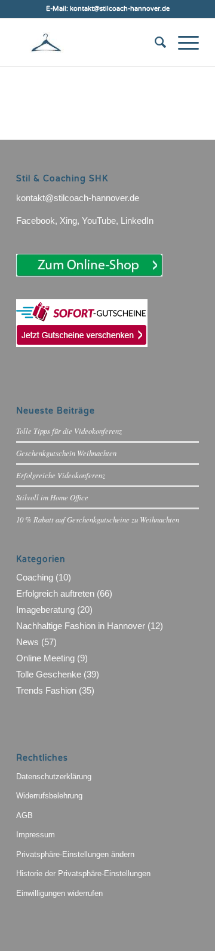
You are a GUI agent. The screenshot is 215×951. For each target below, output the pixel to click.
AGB (24, 815)
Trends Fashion (46, 690)
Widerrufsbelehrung (49, 795)
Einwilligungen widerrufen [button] (59, 893)
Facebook (35, 220)
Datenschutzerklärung (53, 776)
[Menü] (182, 42)
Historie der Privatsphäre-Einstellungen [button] (83, 873)
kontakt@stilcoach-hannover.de (77, 198)
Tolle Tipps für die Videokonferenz (69, 431)
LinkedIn (137, 220)
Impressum (35, 834)
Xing (68, 220)
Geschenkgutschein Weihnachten (66, 453)
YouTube (99, 220)
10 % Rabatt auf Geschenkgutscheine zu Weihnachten (97, 519)
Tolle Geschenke (48, 674)
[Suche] (154, 42)
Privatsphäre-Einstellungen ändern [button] (75, 854)
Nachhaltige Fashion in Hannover (80, 626)
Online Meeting (45, 658)
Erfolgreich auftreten (55, 593)
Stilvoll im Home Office (52, 497)
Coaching (34, 577)
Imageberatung (45, 609)
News (27, 642)
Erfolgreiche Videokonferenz (60, 475)
